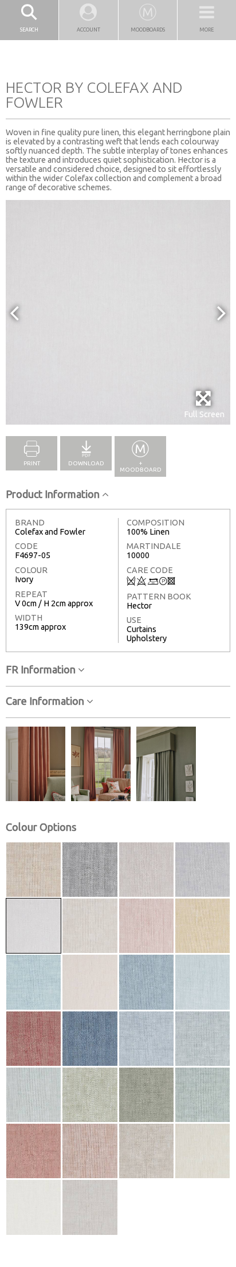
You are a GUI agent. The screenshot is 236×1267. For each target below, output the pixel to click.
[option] (118, 312)
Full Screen (204, 414)
